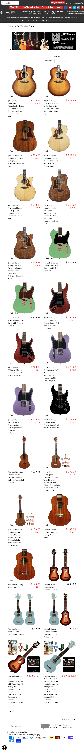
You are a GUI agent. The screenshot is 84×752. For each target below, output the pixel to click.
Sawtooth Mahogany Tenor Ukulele (15, 586)
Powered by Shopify (33, 735)
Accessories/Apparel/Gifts (71, 17)
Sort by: (57, 57)
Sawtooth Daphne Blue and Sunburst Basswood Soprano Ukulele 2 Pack (50, 633)
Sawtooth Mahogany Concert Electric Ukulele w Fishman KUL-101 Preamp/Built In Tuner (16, 477)
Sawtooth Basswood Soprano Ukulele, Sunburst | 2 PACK (51, 587)
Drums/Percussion (25, 17)
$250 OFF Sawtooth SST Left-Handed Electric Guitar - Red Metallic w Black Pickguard (51, 323)
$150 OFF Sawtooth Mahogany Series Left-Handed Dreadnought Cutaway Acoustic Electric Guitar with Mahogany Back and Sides (52, 214)
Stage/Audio (44, 17)
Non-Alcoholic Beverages (28, 20)
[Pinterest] (82, 7)
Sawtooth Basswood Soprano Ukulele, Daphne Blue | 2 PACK (16, 631)
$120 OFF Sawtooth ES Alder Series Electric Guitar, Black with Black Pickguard (51, 424)
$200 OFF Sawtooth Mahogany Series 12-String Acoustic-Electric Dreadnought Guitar (16, 161)
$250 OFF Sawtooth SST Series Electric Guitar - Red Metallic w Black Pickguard (16, 371)
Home (8, 17)
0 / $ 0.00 (78, 3)
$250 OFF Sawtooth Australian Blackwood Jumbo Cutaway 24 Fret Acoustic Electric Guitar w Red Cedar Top (51, 107)
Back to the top (67, 719)
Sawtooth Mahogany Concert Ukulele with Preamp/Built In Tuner (51, 534)
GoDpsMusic (24, 732)
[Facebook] (65, 7)
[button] (4, 747)
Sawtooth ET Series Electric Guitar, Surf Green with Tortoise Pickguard (15, 322)
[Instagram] (78, 7)
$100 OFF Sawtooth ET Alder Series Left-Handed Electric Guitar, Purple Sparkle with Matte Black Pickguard (51, 374)
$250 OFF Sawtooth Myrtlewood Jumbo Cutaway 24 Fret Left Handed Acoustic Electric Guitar (51, 161)
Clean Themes (19, 735)
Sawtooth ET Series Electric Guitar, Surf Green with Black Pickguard (51, 267)
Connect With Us (40, 20)
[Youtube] (70, 7)
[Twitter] (74, 7)
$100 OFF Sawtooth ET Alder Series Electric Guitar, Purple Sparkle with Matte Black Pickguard (15, 426)
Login (68, 3)
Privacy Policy (67, 728)
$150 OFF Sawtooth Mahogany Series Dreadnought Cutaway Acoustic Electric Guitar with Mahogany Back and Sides (16, 270)
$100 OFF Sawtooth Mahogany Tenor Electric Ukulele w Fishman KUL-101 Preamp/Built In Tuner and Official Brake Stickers (15, 537)
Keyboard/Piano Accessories (56, 17)
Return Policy (62, 725)
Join (72, 3)
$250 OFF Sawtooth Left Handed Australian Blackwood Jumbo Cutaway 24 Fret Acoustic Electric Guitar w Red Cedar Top (16, 108)
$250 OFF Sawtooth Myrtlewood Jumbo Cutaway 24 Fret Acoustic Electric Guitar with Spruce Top (15, 211)
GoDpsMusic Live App (51, 20)
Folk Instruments (35, 17)
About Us (60, 20)
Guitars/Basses (15, 17)
